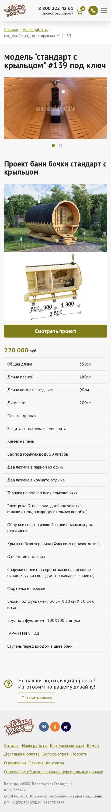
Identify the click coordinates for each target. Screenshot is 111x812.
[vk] (44, 727)
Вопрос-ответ (55, 754)
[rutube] (66, 727)
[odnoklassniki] (55, 727)
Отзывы (36, 762)
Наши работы (34, 745)
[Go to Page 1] (53, 145)
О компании (15, 762)
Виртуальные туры (67, 745)
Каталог (11, 745)
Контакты (55, 762)
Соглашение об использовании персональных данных (53, 771)
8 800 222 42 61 (55, 8)
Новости (79, 754)
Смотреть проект (56, 331)
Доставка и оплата (22, 754)
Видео (93, 745)
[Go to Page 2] (60, 145)
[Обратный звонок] (93, 10)
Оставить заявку (37, 697)
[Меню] (104, 10)
